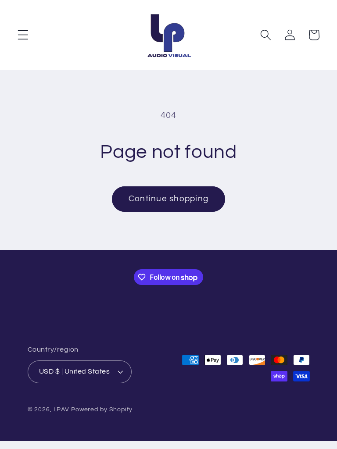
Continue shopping (168, 199)
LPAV (62, 409)
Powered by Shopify (102, 409)
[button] (23, 35)
